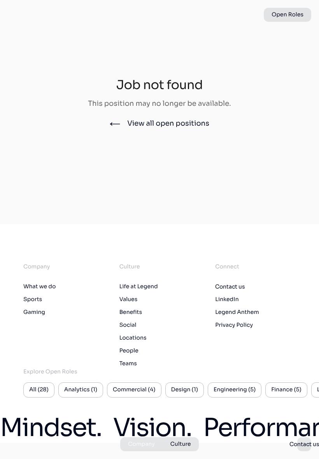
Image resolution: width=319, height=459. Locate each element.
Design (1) (184, 389)
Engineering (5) (235, 389)
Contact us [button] (304, 444)
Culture (180, 444)
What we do (39, 286)
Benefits (130, 312)
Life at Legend (138, 286)
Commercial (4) (134, 389)
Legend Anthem (237, 312)
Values (128, 299)
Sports (32, 299)
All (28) (39, 389)
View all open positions (168, 123)
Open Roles (287, 14)
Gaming (34, 312)
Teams (128, 363)
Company (141, 444)
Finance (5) (286, 389)
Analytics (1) (80, 389)
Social (128, 325)
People (128, 350)
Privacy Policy (234, 325)
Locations (133, 338)
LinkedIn (226, 299)
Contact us (230, 286)
